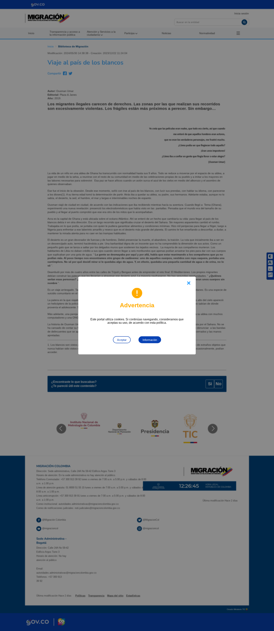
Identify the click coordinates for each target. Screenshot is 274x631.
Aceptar (122, 339)
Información (150, 339)
